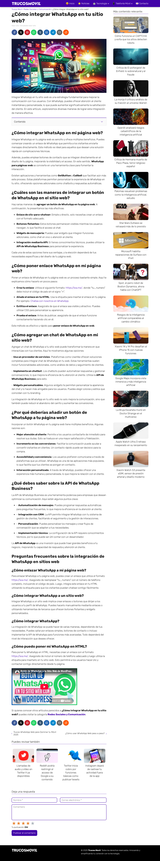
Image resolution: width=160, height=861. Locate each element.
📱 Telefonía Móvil (121, 3)
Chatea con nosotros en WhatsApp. (50, 300)
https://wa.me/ (74, 287)
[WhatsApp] (34, 32)
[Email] (59, 32)
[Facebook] (14, 32)
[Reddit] (66, 32)
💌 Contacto (142, 3)
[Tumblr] (40, 32)
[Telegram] (53, 32)
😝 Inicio (70, 3)
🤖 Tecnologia (100, 3)
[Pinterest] (27, 32)
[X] (21, 32)
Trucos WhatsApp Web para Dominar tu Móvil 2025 (34, 733)
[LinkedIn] (46, 32)
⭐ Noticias (83, 3)
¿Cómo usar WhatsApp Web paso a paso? (85, 733)
